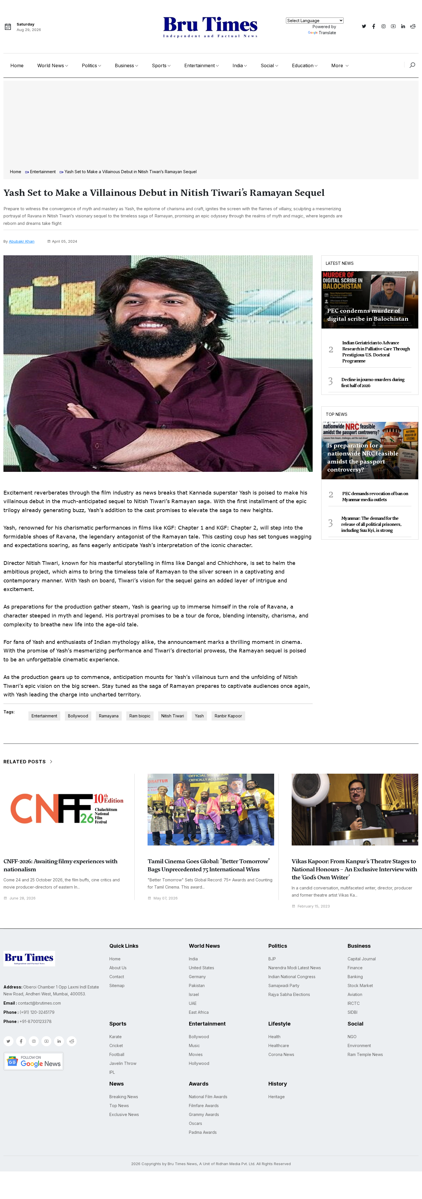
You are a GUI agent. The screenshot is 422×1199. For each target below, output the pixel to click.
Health (274, 1036)
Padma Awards (203, 1132)
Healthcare (278, 1045)
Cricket (116, 1045)
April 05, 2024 (64, 241)
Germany (197, 976)
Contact (116, 976)
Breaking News (123, 1096)
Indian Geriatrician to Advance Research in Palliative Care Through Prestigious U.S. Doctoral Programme (376, 352)
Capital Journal (362, 958)
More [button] (337, 65)
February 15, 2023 (314, 906)
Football (116, 1054)
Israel (194, 994)
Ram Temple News (365, 1054)
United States (201, 967)
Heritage (276, 1096)
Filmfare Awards (204, 1105)
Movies (196, 1054)
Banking (355, 976)
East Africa (199, 1012)
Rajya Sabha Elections (289, 994)
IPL (112, 1072)
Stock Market (360, 985)
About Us (118, 967)
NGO (352, 1036)
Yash (199, 715)
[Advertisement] (211, 125)
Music (194, 1045)
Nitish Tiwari (172, 715)
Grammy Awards (204, 1114)
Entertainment (199, 65)
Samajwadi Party (283, 985)
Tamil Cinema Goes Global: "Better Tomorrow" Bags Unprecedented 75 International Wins (209, 865)
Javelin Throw (122, 1063)
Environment (359, 1045)
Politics (89, 65)
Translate (327, 32)
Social (267, 65)
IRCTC (354, 1003)
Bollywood (78, 715)
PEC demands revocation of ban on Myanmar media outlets (375, 497)
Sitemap (117, 985)
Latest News (340, 263)
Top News (336, 414)
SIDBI (352, 1012)
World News (50, 65)
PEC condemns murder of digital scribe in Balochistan (368, 315)
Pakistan (197, 985)
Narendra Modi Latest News (294, 967)
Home (17, 65)
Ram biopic (139, 715)
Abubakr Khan (21, 241)
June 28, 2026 (22, 898)
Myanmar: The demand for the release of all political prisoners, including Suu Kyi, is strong (371, 524)
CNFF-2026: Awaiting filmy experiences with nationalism (60, 865)
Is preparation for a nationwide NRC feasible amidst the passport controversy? (362, 457)
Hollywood (199, 1063)
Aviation (355, 994)
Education (302, 65)
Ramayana (109, 715)
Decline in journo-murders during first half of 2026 (372, 383)
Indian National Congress (291, 976)
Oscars (195, 1123)
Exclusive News (124, 1114)
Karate (115, 1036)
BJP (272, 958)
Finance (355, 967)
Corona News (281, 1054)
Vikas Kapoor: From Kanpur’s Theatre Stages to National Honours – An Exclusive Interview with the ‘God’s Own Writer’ (354, 869)
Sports (159, 65)
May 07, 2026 (166, 898)
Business (124, 65)
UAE (193, 1003)
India (238, 65)
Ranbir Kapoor (228, 715)
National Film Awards (208, 1096)
